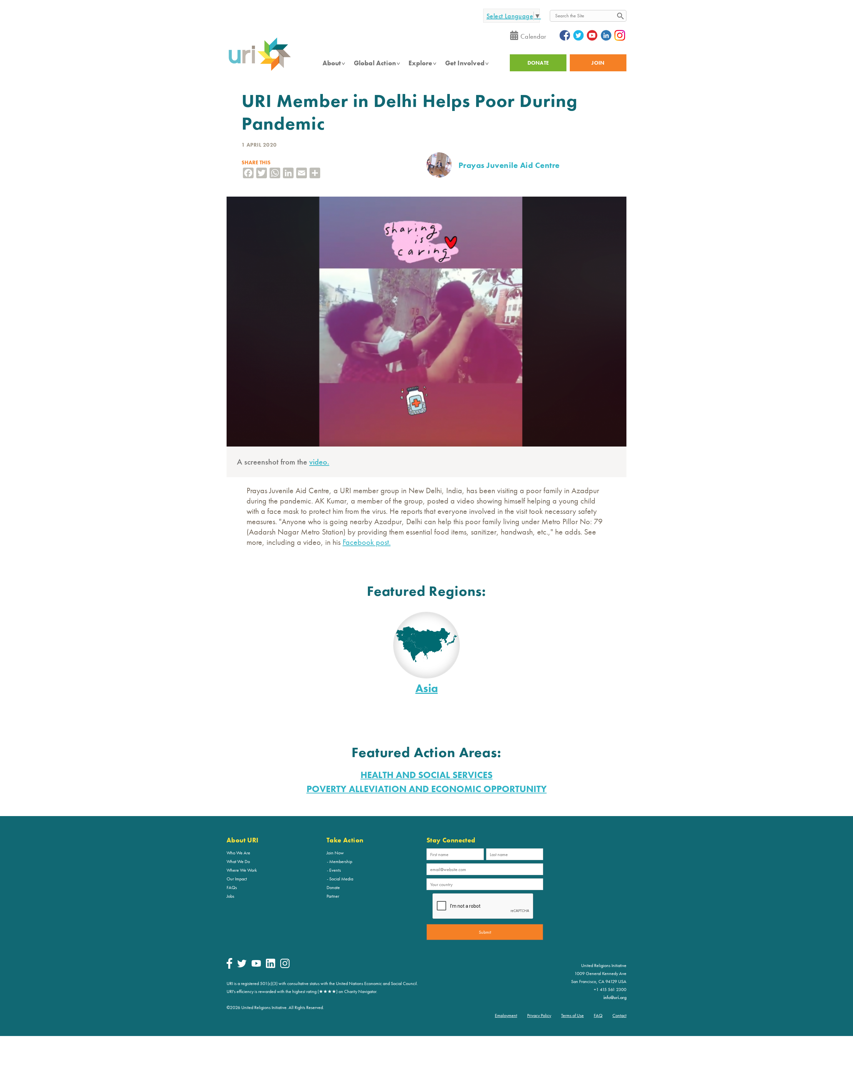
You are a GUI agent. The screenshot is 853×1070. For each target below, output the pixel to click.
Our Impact (237, 879)
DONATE (538, 62)
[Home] (260, 70)
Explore (420, 63)
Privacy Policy (539, 1015)
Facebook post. (367, 542)
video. (319, 462)
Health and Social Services (426, 775)
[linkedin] (270, 966)
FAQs (232, 887)
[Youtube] (256, 965)
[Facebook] (229, 967)
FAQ (598, 1015)
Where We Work (242, 870)
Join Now (335, 853)
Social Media (341, 879)
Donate (333, 887)
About (332, 63)
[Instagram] (285, 966)
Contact (619, 1015)
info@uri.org (614, 997)
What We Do (238, 861)
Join (597, 62)
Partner (333, 896)
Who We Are (238, 853)
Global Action (375, 63)
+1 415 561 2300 (610, 989)
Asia (427, 688)
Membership (340, 861)
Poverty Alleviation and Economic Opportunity (427, 789)
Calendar (533, 36)
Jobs (230, 896)
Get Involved (464, 63)
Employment (506, 1015)
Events (335, 870)
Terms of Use (572, 1015)
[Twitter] (242, 966)
